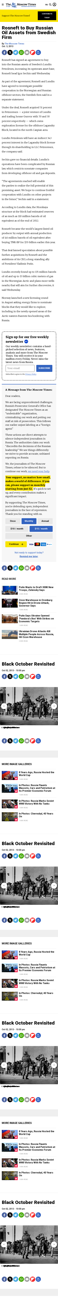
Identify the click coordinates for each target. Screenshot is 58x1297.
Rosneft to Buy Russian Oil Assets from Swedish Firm (29, 32)
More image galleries (17, 764)
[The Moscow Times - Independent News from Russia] (21, 5)
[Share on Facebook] (4, 52)
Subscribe (44, 368)
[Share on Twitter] (10, 52)
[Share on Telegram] (15, 52)
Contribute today (47, 16)
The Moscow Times (14, 43)
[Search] (50, 5)
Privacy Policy (30, 374)
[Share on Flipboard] (32, 52)
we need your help (38, 471)
